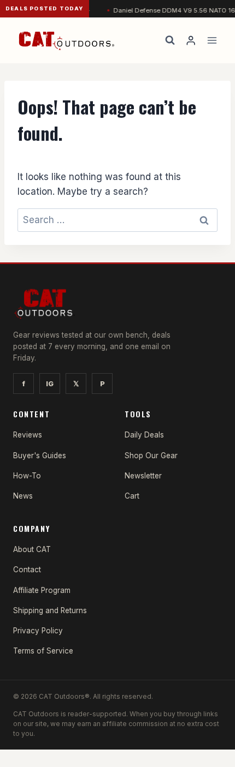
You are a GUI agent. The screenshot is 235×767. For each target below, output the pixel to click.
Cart (132, 496)
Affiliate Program (41, 590)
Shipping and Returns (50, 610)
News (23, 496)
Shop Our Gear (151, 455)
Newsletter (143, 475)
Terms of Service (43, 650)
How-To (27, 475)
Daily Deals (144, 434)
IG (50, 383)
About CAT (32, 549)
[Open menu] (212, 40)
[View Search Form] (170, 40)
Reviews (27, 434)
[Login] (190, 40)
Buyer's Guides (39, 455)
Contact (27, 569)
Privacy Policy (38, 630)
